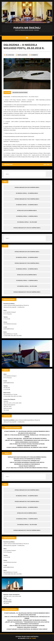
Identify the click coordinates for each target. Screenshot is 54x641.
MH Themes (33, 638)
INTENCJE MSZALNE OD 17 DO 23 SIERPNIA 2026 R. (27, 199)
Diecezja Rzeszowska (11, 609)
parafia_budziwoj (22, 55)
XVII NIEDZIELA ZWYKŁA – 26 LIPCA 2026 (27, 222)
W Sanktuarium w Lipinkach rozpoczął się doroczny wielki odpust (27, 447)
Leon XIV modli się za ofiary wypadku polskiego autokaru (27, 444)
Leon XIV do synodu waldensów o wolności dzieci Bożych (27, 462)
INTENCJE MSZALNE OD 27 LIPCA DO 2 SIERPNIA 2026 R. (27, 227)
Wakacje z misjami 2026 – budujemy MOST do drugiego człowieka (27, 438)
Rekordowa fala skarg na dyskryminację (27, 464)
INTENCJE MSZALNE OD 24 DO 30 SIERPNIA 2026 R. (27, 187)
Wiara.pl (7, 453)
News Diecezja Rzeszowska (12, 427)
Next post (47, 164)
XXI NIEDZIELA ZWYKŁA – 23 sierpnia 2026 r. (27, 193)
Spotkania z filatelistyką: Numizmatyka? (27, 460)
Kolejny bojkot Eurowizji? (27, 466)
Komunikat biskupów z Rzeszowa (27, 446)
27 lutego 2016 (10, 55)
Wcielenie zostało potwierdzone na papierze (27, 459)
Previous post (8, 164)
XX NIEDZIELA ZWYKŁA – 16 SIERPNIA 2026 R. (27, 204)
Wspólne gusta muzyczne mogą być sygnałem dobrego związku (27, 457)
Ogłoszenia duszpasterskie (20, 92)
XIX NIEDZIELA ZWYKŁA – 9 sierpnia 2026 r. (27, 216)
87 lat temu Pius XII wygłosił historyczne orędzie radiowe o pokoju (27, 468)
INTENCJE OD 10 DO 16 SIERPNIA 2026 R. (27, 210)
